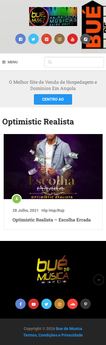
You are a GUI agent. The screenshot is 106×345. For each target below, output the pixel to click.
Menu (13, 62)
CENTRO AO (53, 99)
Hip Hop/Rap (53, 210)
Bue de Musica (69, 328)
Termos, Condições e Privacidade (53, 335)
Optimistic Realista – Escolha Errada (51, 220)
